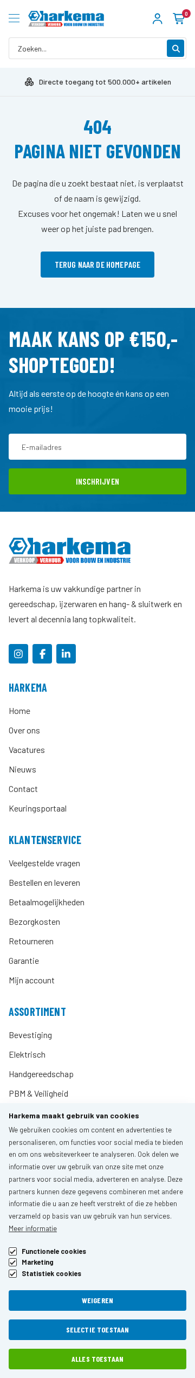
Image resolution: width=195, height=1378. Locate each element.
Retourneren (31, 941)
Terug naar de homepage (98, 264)
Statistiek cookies (51, 1273)
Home (19, 710)
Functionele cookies (54, 1251)
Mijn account (32, 980)
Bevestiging (30, 1034)
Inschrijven (97, 481)
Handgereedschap (41, 1073)
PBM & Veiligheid (38, 1093)
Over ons (24, 730)
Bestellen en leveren (44, 882)
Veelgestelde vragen (44, 863)
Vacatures (27, 749)
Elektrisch (27, 1054)
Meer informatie (33, 1228)
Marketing (38, 1262)
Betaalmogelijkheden (46, 902)
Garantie (24, 960)
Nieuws (22, 769)
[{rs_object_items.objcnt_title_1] (18, 654)
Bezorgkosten (34, 921)
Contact (23, 788)
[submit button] (175, 48)
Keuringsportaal (38, 808)
